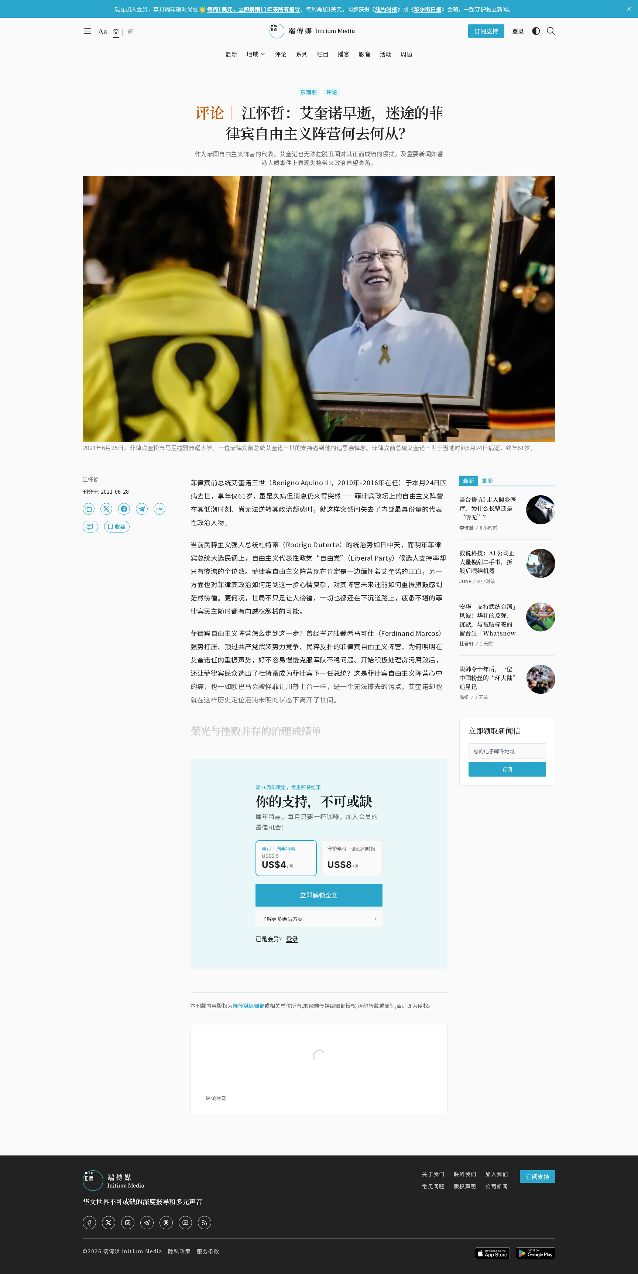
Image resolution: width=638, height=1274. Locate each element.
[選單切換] (263, 54)
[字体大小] (102, 31)
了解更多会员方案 (282, 918)
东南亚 (308, 92)
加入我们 (496, 1174)
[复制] (89, 509)
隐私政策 (179, 1251)
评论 (332, 92)
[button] (252, 54)
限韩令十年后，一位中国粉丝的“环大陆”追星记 (487, 678)
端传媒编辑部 (248, 1005)
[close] (629, 9)
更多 (487, 480)
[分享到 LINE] (159, 509)
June (465, 581)
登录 (292, 938)
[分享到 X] (106, 509)
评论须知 (216, 1098)
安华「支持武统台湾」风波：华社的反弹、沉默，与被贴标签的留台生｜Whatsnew (487, 619)
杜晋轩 (466, 643)
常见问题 (433, 1186)
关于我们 (433, 1174)
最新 (468, 480)
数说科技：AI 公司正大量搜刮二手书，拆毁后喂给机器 (487, 562)
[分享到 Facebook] (124, 509)
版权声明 (465, 1186)
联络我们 (465, 1174)
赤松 (464, 697)
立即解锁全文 (319, 895)
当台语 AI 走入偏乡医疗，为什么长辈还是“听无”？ (487, 508)
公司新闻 (496, 1186)
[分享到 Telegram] (142, 509)
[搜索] (548, 31)
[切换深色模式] (533, 31)
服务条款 (208, 1251)
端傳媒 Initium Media (132, 1251)
